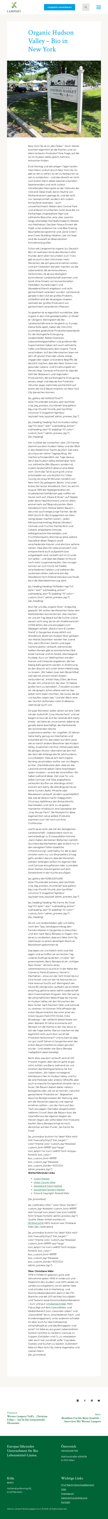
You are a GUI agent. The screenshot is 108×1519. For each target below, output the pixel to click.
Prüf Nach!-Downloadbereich (77, 1485)
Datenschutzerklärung (74, 1498)
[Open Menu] (98, 7)
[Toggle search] (85, 7)
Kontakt (65, 1502)
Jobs (63, 1489)
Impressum (67, 1493)
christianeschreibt (56, 1304)
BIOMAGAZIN (36, 1223)
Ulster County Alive (44, 1182)
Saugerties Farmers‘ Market (49, 1189)
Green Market (42, 1178)
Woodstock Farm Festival (48, 1186)
